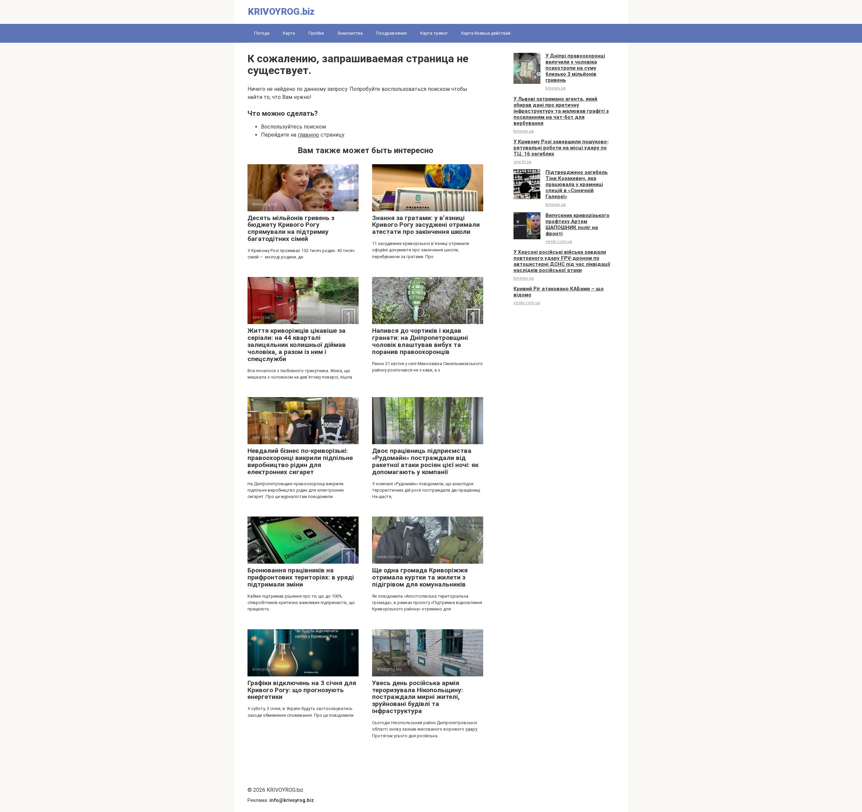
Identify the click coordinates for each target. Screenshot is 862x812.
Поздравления (391, 33)
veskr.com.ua (558, 241)
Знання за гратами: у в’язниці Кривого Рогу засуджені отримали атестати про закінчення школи (426, 225)
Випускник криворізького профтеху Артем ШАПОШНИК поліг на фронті (577, 224)
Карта (289, 33)
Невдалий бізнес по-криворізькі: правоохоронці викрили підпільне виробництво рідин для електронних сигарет (300, 461)
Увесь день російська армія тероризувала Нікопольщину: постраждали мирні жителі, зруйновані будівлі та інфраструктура (417, 697)
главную (308, 135)
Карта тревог (434, 33)
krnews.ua (555, 88)
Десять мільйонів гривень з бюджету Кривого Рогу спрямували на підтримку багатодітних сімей (290, 228)
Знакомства (350, 33)
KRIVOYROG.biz (281, 11)
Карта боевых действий (485, 33)
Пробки (316, 33)
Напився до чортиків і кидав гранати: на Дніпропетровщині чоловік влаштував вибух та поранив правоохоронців (420, 341)
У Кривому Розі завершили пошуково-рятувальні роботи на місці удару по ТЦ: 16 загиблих (561, 148)
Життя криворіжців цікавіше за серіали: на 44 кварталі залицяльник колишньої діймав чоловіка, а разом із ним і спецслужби (296, 345)
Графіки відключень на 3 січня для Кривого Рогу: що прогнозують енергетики (301, 690)
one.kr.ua (522, 161)
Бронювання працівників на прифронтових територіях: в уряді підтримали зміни (300, 577)
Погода (261, 33)
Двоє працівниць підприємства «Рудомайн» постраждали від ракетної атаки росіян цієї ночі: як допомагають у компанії (425, 461)
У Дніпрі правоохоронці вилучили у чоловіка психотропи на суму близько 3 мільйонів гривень (575, 68)
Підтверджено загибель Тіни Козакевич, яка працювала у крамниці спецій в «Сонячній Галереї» (576, 184)
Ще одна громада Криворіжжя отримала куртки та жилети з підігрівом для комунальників (420, 577)
